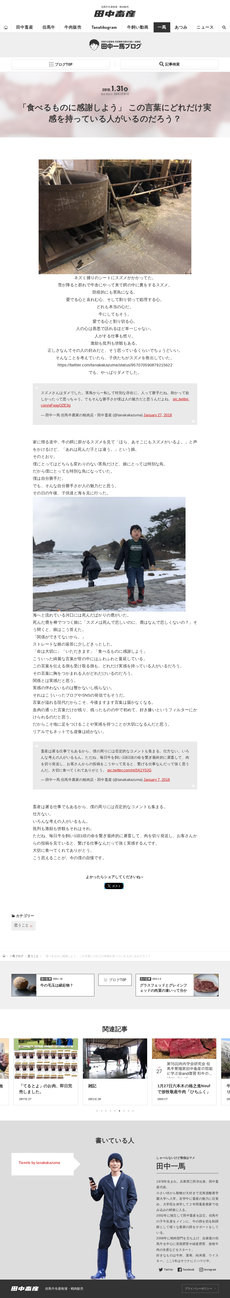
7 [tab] (124, 1111)
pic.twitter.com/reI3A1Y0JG (129, 770)
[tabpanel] (115, 1071)
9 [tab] (133, 1111)
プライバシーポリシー (198, 1288)
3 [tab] (106, 1111)
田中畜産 (24, 27)
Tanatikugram (104, 27)
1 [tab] (97, 1111)
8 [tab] (128, 1111)
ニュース (205, 27)
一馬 (162, 27)
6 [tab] (119, 1111)
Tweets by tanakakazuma (39, 1163)
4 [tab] (110, 1111)
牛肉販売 (73, 27)
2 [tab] (101, 1111)
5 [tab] (115, 1111)
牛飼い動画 (138, 27)
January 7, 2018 (157, 780)
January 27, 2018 (158, 415)
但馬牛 (48, 27)
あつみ (181, 27)
